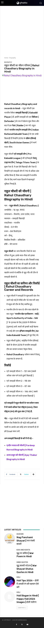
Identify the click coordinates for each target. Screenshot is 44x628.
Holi (18, 577)
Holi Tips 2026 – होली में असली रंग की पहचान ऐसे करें (28, 584)
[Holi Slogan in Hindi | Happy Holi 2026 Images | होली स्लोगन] (9, 596)
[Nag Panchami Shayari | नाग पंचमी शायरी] (9, 538)
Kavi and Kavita (23, 550)
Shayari (20, 534)
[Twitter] (22, 624)
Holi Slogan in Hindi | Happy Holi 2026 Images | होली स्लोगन (28, 599)
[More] (33, 474)
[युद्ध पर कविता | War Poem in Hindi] (9, 553)
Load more (21, 607)
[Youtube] (27, 624)
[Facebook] (16, 624)
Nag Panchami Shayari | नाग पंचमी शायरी (26, 540)
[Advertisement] (22, 31)
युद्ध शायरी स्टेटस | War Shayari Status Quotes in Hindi (27, 569)
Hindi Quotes (22, 562)
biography (12, 58)
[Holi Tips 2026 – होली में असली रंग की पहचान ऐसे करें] (9, 581)
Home (6, 58)
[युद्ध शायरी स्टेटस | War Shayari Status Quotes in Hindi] (9, 566)
